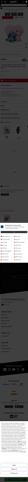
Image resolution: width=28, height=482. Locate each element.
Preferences (14, 473)
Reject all (14, 469)
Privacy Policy (23, 451)
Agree (14, 465)
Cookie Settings (14, 450)
